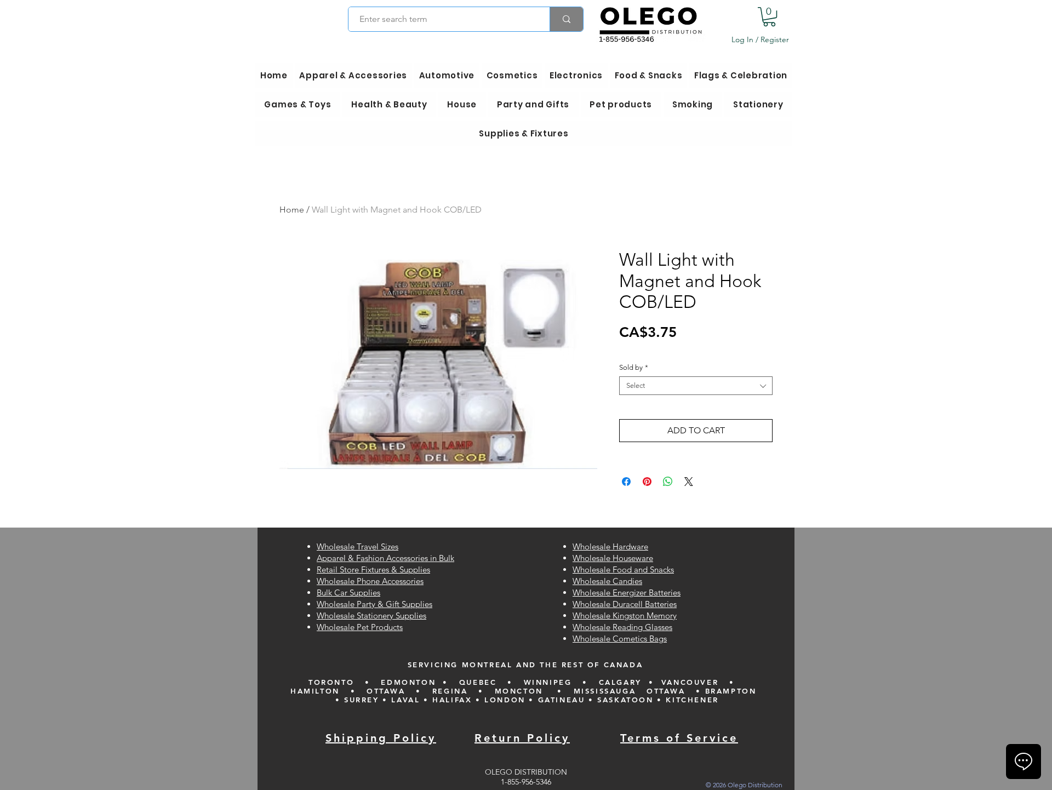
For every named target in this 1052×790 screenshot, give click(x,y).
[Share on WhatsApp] (667, 481)
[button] (769, 16)
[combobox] (696, 385)
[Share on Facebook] (626, 481)
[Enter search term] (566, 19)
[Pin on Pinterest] (647, 481)
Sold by (633, 367)
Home (291, 209)
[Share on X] (688, 481)
